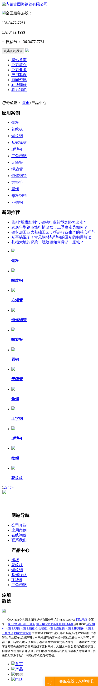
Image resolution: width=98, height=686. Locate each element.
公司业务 (19, 70)
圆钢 (15, 189)
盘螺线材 (19, 143)
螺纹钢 (17, 136)
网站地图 (82, 619)
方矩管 (17, 182)
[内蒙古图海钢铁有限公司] (25, 4)
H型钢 (16, 149)
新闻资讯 (19, 80)
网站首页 (19, 60)
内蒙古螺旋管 (22, 633)
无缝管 (17, 162)
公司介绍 (19, 525)
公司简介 (19, 65)
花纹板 (17, 129)
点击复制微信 (13, 51)
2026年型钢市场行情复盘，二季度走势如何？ (49, 227)
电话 (19, 679)
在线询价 (19, 85)
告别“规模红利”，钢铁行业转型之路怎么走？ (49, 222)
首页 (25, 103)
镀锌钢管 (19, 176)
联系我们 (19, 90)
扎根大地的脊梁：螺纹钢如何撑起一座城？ (47, 242)
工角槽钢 (19, 156)
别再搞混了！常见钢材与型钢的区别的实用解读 (51, 237)
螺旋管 (17, 169)
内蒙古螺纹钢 (56, 628)
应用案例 (19, 75)
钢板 (15, 123)
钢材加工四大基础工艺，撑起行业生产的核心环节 (53, 232)
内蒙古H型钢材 (75, 628)
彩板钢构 (19, 196)
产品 (19, 669)
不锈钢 (17, 202)
